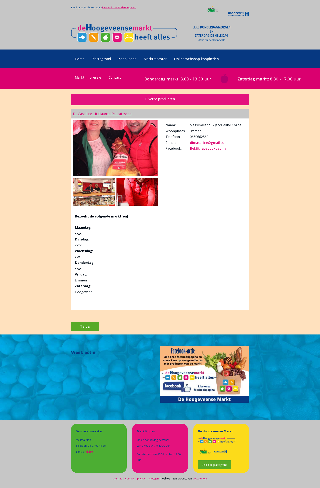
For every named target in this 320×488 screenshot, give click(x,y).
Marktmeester (155, 59)
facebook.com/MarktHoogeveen (119, 7)
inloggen (154, 478)
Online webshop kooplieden (196, 59)
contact (129, 478)
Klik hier (89, 451)
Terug (85, 326)
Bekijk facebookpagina (208, 148)
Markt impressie (88, 77)
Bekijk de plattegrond (214, 464)
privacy (141, 478)
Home (79, 59)
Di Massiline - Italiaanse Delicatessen (102, 113)
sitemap (117, 478)
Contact (115, 77)
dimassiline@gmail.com (208, 142)
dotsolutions (200, 478)
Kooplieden (127, 59)
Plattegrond (101, 59)
